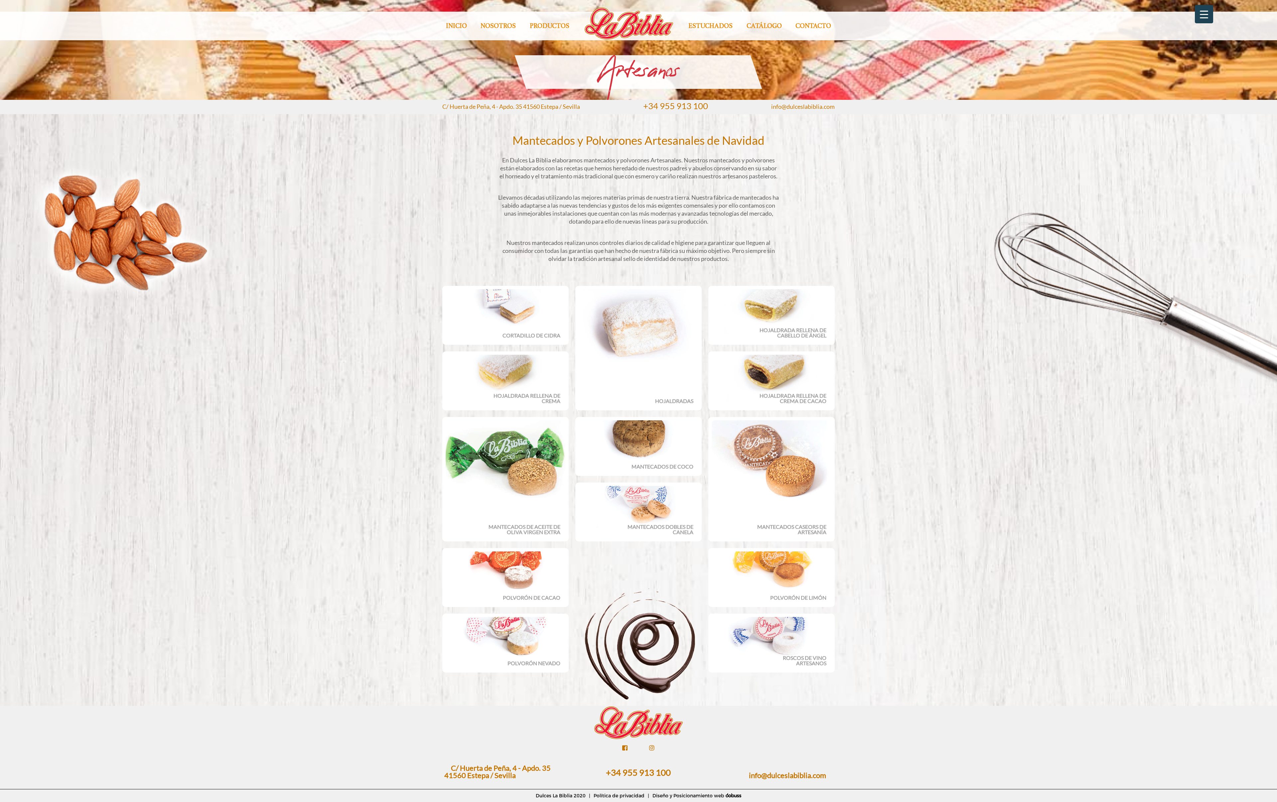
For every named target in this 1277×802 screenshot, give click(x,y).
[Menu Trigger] (1204, 14)
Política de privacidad (619, 796)
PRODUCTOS (549, 26)
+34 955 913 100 (675, 105)
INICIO (456, 26)
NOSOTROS (498, 26)
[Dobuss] (733, 796)
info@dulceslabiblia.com (803, 106)
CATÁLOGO (764, 26)
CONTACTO (813, 26)
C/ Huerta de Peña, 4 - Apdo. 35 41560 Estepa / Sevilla (511, 106)
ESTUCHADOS (710, 26)
